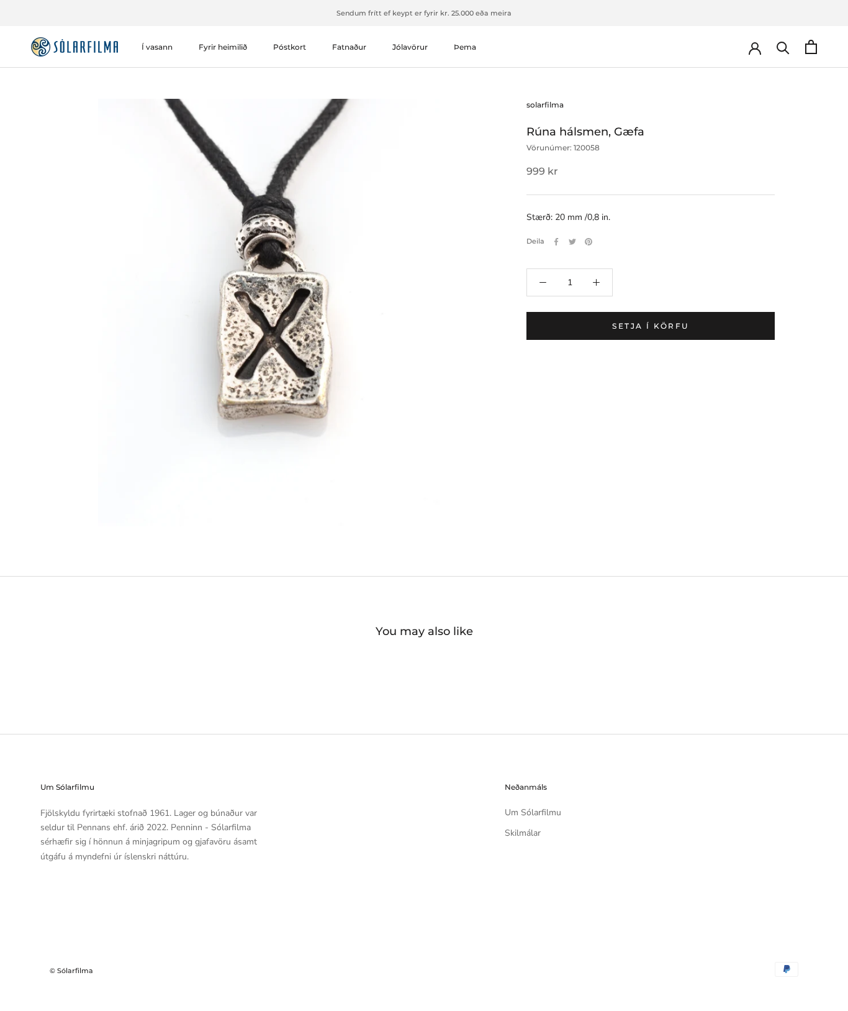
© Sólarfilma (71, 970)
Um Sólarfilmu (533, 812)
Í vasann (157, 47)
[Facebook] (556, 241)
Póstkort (289, 47)
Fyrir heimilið (223, 47)
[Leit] (783, 46)
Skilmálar (523, 833)
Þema (465, 47)
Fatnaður (349, 47)
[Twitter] (572, 241)
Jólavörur (410, 47)
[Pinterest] (588, 241)
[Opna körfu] (811, 47)
